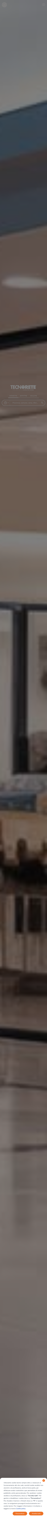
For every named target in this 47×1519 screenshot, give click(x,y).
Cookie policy (20, 1509)
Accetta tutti (36, 1513)
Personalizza (20, 1513)
